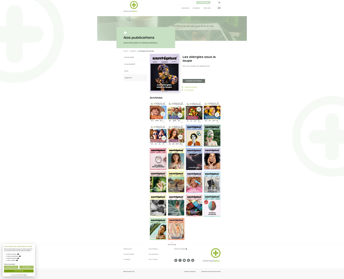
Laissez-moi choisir (11, 267)
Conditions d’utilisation (190, 271)
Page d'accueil (127, 249)
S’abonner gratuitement (194, 81)
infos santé (207, 8)
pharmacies (185, 8)
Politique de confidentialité (9, 264)
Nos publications (153, 254)
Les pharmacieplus (128, 254)
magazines (133, 51)
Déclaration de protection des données (211, 271)
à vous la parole (129, 64)
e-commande (203, 2)
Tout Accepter (18, 271)
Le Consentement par (18, 274)
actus (126, 71)
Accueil (125, 51)
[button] (217, 8)
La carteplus (126, 259)
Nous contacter (153, 259)
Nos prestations (153, 249)
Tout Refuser (26, 267)
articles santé (129, 57)
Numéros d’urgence (179, 249)
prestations (196, 8)
